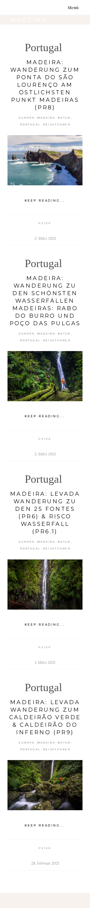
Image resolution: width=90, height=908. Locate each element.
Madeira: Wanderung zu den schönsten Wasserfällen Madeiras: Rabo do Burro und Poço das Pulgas (45, 301)
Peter (45, 223)
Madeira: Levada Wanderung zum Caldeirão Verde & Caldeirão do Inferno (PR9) (45, 717)
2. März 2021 (45, 238)
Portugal (43, 47)
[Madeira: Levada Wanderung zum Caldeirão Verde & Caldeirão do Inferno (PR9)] (45, 785)
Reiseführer (56, 124)
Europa (27, 117)
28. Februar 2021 (45, 863)
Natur (64, 117)
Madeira (46, 117)
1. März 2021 (45, 662)
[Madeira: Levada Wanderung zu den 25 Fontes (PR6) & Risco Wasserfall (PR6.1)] (45, 584)
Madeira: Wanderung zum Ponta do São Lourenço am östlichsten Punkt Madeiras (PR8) (45, 85)
